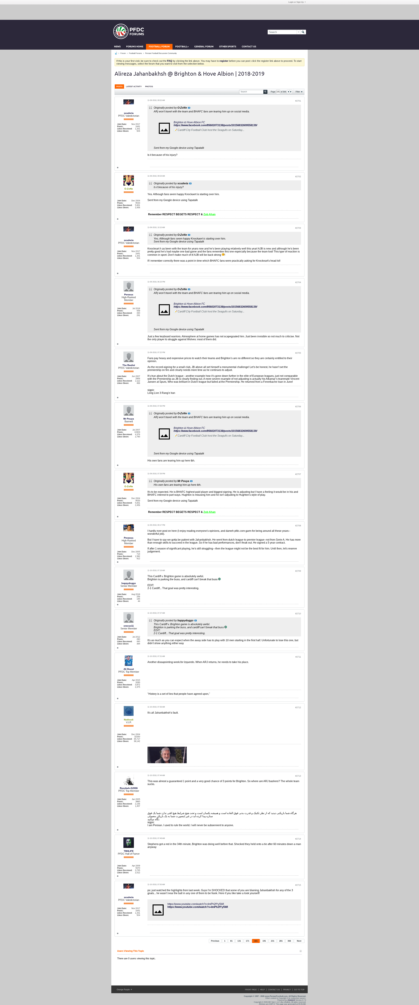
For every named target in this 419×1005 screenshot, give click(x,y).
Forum (123, 53)
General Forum (204, 46)
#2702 (298, 176)
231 (272, 941)
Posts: (120, 126)
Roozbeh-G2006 (129, 788)
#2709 (298, 571)
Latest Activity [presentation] (134, 86)
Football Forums (135, 53)
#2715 (298, 885)
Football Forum (159, 46)
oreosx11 (129, 625)
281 (281, 941)
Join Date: (122, 124)
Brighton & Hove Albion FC (189, 122)
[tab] (119, 86)
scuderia (129, 113)
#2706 (298, 406)
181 (256, 941)
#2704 (298, 282)
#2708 (298, 526)
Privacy (287, 990)
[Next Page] (291, 92)
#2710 (298, 614)
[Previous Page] (288, 92)
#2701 (298, 101)
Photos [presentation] (149, 86)
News (117, 46)
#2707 (298, 474)
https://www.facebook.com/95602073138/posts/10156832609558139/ (215, 125)
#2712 (298, 707)
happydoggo (128, 583)
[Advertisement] (209, 12)
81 (231, 941)
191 (264, 941)
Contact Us (249, 46)
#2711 (298, 657)
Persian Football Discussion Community (161, 53)
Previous (215, 941)
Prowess (128, 537)
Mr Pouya (128, 418)
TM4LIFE (129, 851)
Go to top (299, 990)
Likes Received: (124, 129)
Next (299, 941)
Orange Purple (123, 989)
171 (247, 941)
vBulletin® (291, 1000)
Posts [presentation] (119, 86)
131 (239, 941)
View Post (189, 108)
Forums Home (134, 46)
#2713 (298, 776)
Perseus (128, 294)
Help (262, 990)
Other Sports (227, 46)
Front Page (251, 990)
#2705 (298, 353)
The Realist (128, 365)
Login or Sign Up (296, 2)
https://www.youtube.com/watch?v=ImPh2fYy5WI (195, 904)
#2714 (298, 839)
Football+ (182, 46)
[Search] (303, 32)
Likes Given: (123, 131)
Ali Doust (129, 669)
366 (289, 941)
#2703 (298, 228)
